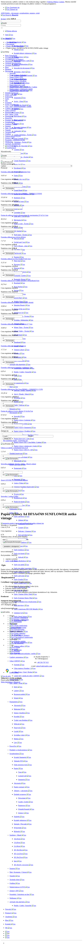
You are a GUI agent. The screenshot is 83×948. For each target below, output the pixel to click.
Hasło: (30, 436)
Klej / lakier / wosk (11, 114)
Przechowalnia (19, 629)
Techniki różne (10, 132)
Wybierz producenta (8, 164)
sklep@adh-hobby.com (44, 666)
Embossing (9, 97)
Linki (16, 649)
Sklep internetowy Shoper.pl (10, 682)
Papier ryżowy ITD (16, 77)
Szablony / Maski (11, 124)
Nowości (8, 943)
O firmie (17, 647)
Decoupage (9, 71)
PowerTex (8, 118)
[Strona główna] (11, 31)
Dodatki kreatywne (11, 93)
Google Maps (14, 672)
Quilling (8, 134)
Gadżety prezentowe (12, 108)
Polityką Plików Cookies (55, 2)
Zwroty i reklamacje (21, 618)
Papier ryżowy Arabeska (18, 75)
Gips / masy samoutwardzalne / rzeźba (18, 106)
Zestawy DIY (10, 138)
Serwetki (13, 73)
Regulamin (18, 622)
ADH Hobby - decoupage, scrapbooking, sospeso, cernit (20, 13)
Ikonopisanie (9, 112)
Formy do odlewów (12, 105)
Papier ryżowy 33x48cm (18, 81)
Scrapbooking (10, 122)
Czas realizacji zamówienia (23, 637)
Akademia (8, 947)
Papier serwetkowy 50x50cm (19, 83)
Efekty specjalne (10, 95)
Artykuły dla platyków (13, 144)
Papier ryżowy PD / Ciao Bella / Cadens (23, 87)
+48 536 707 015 (43, 662)
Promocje (8, 945)
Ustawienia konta (20, 627)
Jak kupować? (19, 643)
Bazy (7, 67)
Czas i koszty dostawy (22, 635)
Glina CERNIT (10, 110)
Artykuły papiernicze (12, 65)
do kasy (3, 19)
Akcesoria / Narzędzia (12, 61)
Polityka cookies (20, 641)
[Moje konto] (7, 935)
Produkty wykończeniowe (14, 120)
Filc (6, 101)
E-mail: (5, 436)
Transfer (8, 130)
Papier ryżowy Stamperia (18, 79)
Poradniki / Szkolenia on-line (15, 140)
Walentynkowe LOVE (13, 136)
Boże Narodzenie (11, 55)
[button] (11, 559)
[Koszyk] (7, 937)
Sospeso (8, 126)
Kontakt (17, 651)
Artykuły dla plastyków (13, 63)
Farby (7, 99)
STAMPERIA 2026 (12, 57)
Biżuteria (8, 69)
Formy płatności (19, 633)
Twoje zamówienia (20, 625)
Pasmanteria (9, 116)
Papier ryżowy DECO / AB (19, 91)
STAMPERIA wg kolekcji (14, 59)
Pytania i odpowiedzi (21, 620)
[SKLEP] (7, 931)
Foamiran (8, 103)
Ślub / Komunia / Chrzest (13, 128)
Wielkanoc (8, 142)
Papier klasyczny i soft (17, 85)
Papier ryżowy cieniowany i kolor (21, 89)
